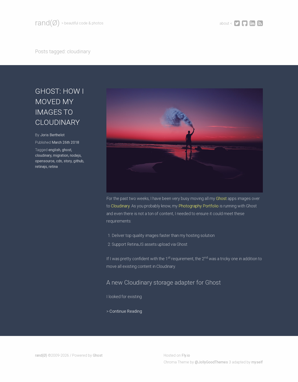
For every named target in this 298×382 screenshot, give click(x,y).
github (78, 161)
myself (257, 362)
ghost (66, 150)
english (54, 150)
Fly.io (186, 355)
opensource (44, 161)
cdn (59, 161)
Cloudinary (120, 205)
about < (226, 23)
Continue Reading (125, 311)
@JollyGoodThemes (211, 362)
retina (53, 166)
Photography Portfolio (199, 205)
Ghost (221, 198)
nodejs (75, 155)
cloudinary (43, 155)
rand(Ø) (47, 22)
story (68, 161)
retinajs (41, 166)
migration (60, 155)
